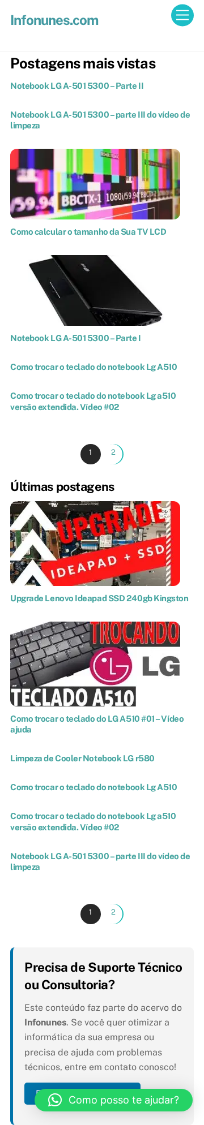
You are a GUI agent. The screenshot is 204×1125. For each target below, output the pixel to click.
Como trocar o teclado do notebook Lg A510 (93, 367)
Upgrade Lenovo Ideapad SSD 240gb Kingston (99, 598)
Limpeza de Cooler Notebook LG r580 (82, 758)
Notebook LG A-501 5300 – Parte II (76, 85)
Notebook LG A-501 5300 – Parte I (75, 338)
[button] (114, 1100)
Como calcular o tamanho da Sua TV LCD (88, 231)
